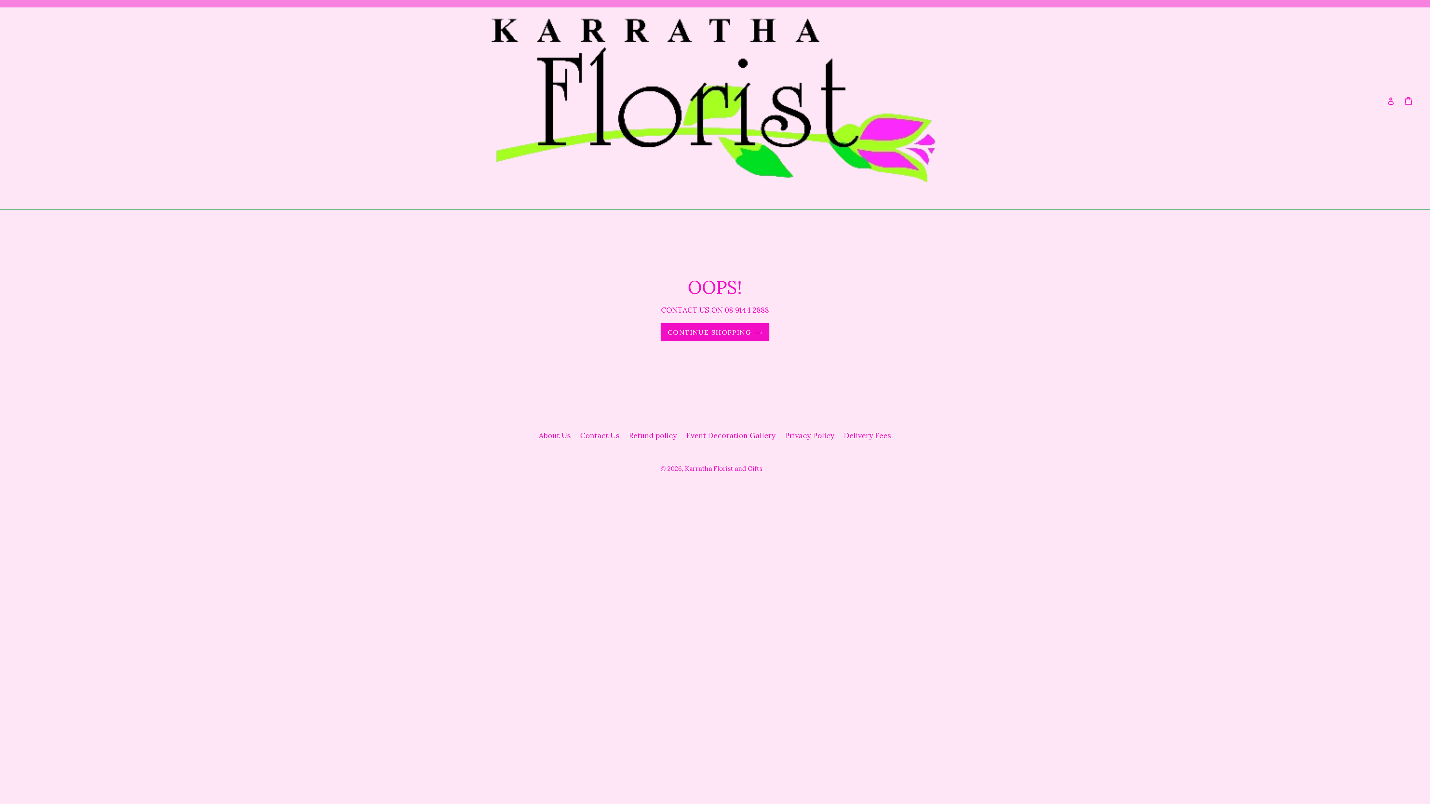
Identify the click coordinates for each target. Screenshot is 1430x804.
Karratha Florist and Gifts (723, 469)
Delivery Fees (867, 435)
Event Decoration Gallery (731, 435)
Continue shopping (709, 332)
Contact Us (600, 435)
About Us (555, 435)
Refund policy (653, 435)
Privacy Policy (810, 435)
